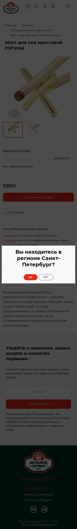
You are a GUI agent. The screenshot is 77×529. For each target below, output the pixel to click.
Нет (45, 277)
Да (30, 277)
